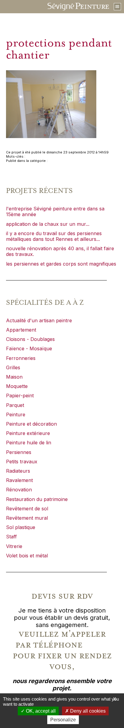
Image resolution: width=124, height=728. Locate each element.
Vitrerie (14, 546)
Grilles (13, 367)
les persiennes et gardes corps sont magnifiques (61, 264)
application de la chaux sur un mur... (47, 224)
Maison (14, 377)
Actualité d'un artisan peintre (39, 320)
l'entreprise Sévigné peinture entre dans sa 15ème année (55, 211)
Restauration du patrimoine (37, 499)
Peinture (15, 414)
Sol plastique (20, 527)
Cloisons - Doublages (30, 339)
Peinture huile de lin (28, 443)
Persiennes (18, 452)
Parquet (15, 405)
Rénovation (19, 490)
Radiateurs (18, 471)
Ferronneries (21, 358)
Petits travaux (21, 462)
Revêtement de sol (27, 509)
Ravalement (19, 480)
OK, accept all (40, 711)
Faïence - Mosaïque (29, 348)
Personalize (63, 719)
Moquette (17, 386)
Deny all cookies (87, 711)
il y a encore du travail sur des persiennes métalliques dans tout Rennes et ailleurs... (54, 236)
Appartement (21, 330)
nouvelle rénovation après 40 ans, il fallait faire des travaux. (60, 251)
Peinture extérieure (28, 433)
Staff (11, 537)
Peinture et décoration (31, 424)
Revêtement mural (27, 518)
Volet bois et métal (27, 556)
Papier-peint (20, 395)
